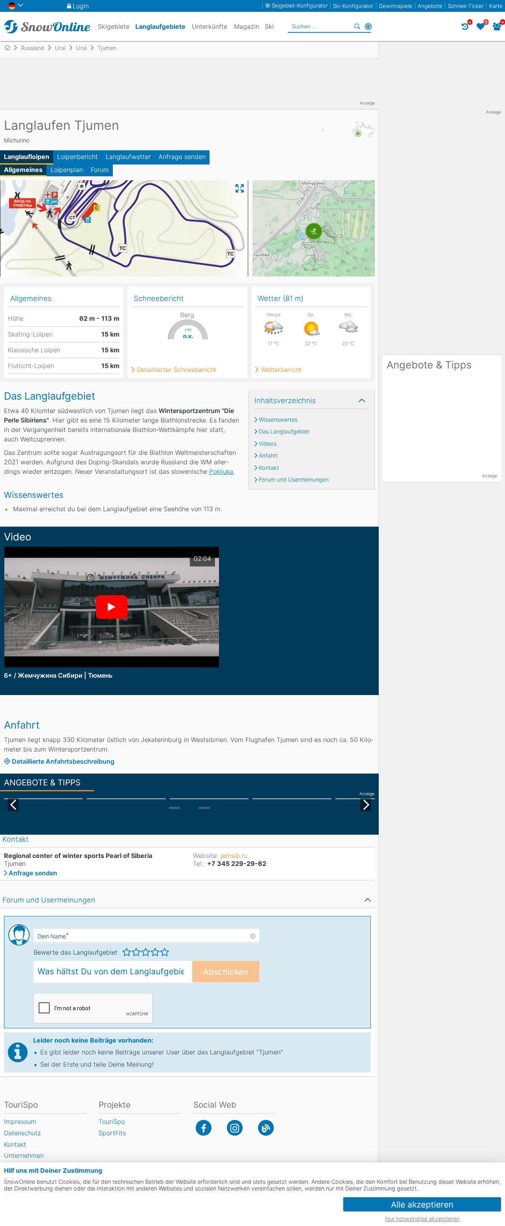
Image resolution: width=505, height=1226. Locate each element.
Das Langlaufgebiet (284, 431)
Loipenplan (66, 170)
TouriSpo (112, 1121)
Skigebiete (113, 26)
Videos (268, 444)
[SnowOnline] (47, 26)
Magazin (246, 26)
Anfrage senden (182, 157)
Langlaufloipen (26, 157)
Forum (100, 170)
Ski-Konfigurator (353, 6)
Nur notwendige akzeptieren (422, 1218)
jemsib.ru (234, 856)
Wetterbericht (281, 369)
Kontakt (269, 468)
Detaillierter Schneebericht (176, 369)
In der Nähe (368, 26)
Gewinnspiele (395, 6)
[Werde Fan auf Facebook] (203, 1128)
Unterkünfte (209, 26)
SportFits (112, 1133)
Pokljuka (221, 471)
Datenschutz (22, 1133)
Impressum (20, 1121)
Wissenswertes (278, 419)
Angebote (430, 6)
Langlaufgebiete (160, 26)
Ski (269, 26)
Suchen (357, 26)
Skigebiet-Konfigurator (300, 6)
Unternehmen (24, 1155)
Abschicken (225, 972)
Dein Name (53, 936)
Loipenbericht (77, 157)
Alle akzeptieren (422, 1204)
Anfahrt (268, 455)
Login (81, 6)
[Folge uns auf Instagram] (235, 1128)
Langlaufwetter (128, 157)
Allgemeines (23, 170)
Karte (496, 6)
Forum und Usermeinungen (294, 479)
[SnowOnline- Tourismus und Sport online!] (10, 47)
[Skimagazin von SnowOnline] (266, 1128)
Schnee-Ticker (466, 6)
